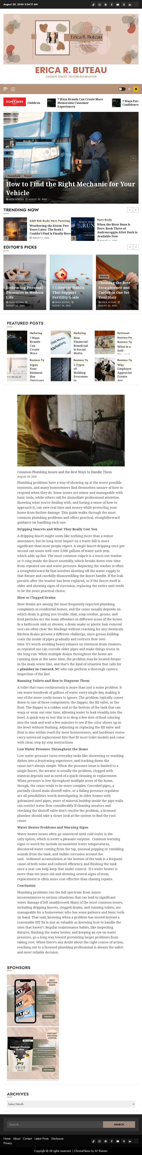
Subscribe (136, 89)
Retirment (123, 333)
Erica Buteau (16, 302)
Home (7, 1139)
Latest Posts (41, 1139)
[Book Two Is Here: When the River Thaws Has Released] (83, 229)
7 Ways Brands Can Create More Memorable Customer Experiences (39, 351)
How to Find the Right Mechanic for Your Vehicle (70, 188)
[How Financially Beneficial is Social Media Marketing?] (61, 342)
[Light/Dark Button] (122, 89)
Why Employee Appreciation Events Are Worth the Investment (127, 378)
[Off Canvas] (5, 88)
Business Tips (125, 342)
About (16, 1139)
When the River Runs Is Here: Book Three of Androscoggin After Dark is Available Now (50, 230)
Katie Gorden (16, 199)
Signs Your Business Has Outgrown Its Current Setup (37, 378)
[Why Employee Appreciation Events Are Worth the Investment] (105, 369)
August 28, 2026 (37, 199)
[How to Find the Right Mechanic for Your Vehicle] (71, 158)
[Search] (129, 89)
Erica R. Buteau (71, 70)
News (33, 220)
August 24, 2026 (15, 305)
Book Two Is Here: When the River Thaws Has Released (117, 229)
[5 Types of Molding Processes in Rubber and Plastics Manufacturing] (61, 369)
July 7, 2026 (106, 236)
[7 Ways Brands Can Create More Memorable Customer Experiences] (17, 342)
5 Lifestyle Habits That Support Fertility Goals (22, 292)
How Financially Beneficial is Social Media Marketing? (82, 347)
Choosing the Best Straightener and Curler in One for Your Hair (68, 290)
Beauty (58, 276)
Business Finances (128, 337)
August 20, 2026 (108, 305)
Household (13, 176)
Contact (27, 1139)
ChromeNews (82, 1151)
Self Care (105, 276)
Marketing (36, 333)
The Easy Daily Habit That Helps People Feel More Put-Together (117, 290)
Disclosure (57, 1139)
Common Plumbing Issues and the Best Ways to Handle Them (65, 472)
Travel (27, 176)
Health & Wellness (18, 281)
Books (40, 220)
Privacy (7, 1143)
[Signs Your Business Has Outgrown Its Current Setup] (17, 369)
